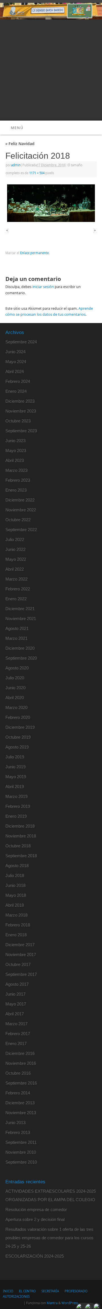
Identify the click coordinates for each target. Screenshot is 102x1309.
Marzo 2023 (16, 470)
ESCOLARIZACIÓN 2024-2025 (34, 1256)
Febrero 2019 (17, 806)
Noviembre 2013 (20, 1112)
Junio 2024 (15, 351)
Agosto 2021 (17, 628)
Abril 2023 (14, 460)
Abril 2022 (14, 569)
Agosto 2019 (17, 747)
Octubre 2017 (18, 964)
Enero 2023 (16, 490)
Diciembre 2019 (20, 727)
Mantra (52, 1303)
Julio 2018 (14, 875)
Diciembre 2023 (20, 401)
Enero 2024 (16, 391)
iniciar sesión (43, 286)
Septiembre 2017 (21, 974)
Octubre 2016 (18, 1073)
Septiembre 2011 (21, 1142)
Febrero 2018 (17, 924)
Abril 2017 (14, 1013)
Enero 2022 (16, 598)
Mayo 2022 (15, 559)
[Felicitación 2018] (51, 203)
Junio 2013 (15, 1122)
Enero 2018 (16, 934)
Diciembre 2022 (20, 500)
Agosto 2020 (17, 668)
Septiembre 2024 (21, 341)
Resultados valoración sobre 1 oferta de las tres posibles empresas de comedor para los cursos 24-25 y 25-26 (49, 1238)
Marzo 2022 (16, 579)
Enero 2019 (16, 816)
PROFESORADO (76, 1291)
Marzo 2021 (16, 638)
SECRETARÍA (50, 1291)
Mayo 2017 (15, 1004)
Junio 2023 (15, 440)
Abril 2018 (14, 905)
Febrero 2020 (17, 717)
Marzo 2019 (16, 796)
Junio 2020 (15, 687)
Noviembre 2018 (20, 836)
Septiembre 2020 (21, 658)
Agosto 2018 (17, 865)
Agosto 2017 (17, 984)
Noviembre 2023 (20, 411)
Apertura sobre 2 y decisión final (35, 1219)
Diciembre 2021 (20, 608)
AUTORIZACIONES (16, 1296)
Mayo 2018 (15, 895)
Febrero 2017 (17, 1033)
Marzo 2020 (16, 707)
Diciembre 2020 (20, 648)
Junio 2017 (15, 994)
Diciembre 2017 (20, 944)
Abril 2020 (14, 697)
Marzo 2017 (16, 1023)
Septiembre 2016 (21, 1083)
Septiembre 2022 (21, 529)
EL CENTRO (27, 1291)
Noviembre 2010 (20, 1152)
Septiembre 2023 (21, 430)
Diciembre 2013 (20, 1102)
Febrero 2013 (17, 1132)
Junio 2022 (15, 549)
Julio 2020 (14, 677)
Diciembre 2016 (20, 1053)
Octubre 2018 (18, 845)
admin (16, 165)
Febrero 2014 (17, 1092)
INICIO (8, 1291)
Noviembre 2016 (20, 1063)
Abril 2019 (14, 786)
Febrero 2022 (17, 588)
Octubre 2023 (18, 420)
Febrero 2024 (17, 381)
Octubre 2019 (18, 737)
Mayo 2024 (15, 361)
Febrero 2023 (17, 480)
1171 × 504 (36, 173)
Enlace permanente (34, 253)
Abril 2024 (14, 371)
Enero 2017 (16, 1043)
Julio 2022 (14, 539)
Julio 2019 (14, 756)
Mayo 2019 (15, 776)
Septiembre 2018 (21, 855)
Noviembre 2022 (20, 509)
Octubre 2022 (18, 519)
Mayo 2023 (15, 450)
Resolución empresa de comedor (36, 1209)
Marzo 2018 (16, 915)
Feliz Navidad (20, 143)
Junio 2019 (15, 766)
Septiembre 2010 (21, 1162)
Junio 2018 (15, 885)
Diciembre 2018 (20, 826)
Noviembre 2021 (20, 618)
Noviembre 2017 (20, 954)
